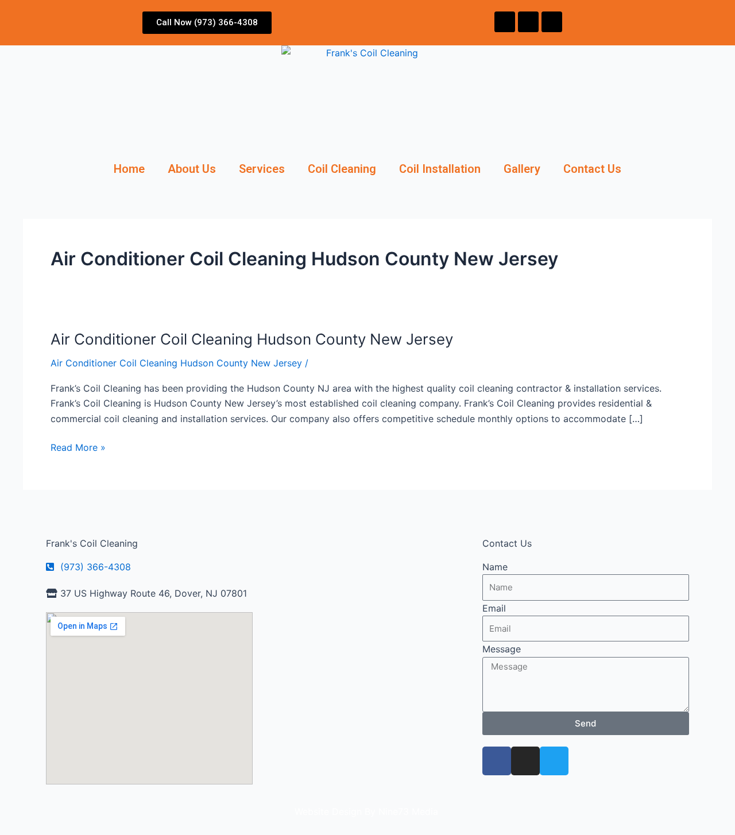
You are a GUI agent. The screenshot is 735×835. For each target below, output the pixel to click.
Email (494, 608)
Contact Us (592, 169)
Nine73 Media (409, 811)
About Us (192, 169)
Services (262, 169)
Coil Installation (440, 169)
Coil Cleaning (342, 169)
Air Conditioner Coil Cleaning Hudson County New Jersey (252, 339)
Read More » (78, 446)
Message (501, 649)
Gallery (522, 169)
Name (495, 567)
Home (129, 169)
